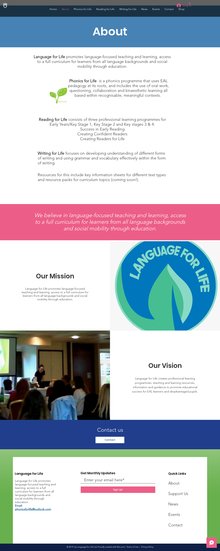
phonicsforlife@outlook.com (33, 509)
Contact (175, 525)
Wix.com (121, 547)
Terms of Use (133, 547)
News (173, 504)
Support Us (178, 493)
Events (174, 514)
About (173, 483)
